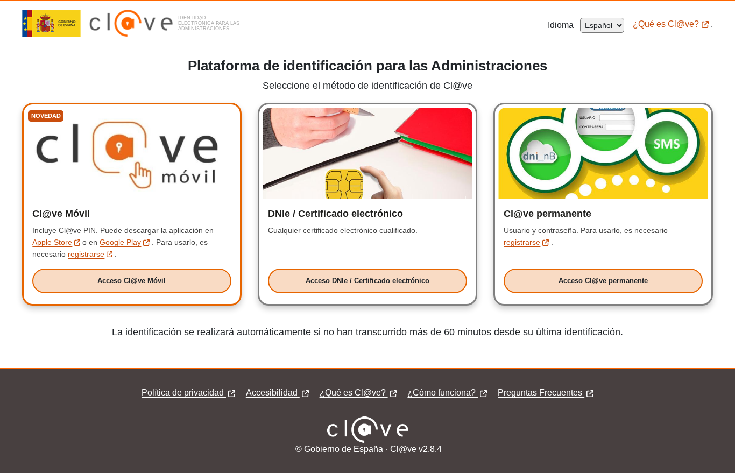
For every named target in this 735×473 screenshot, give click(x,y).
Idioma (564, 25)
